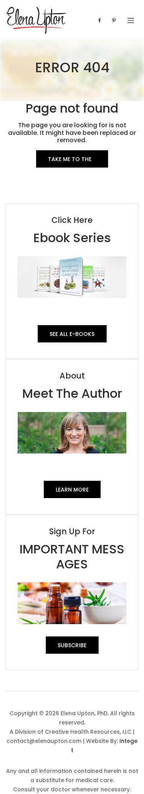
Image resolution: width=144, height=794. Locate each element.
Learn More (72, 489)
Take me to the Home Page (69, 161)
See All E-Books (72, 334)
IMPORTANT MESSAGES (72, 556)
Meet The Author (72, 393)
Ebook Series (72, 237)
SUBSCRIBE (72, 645)
